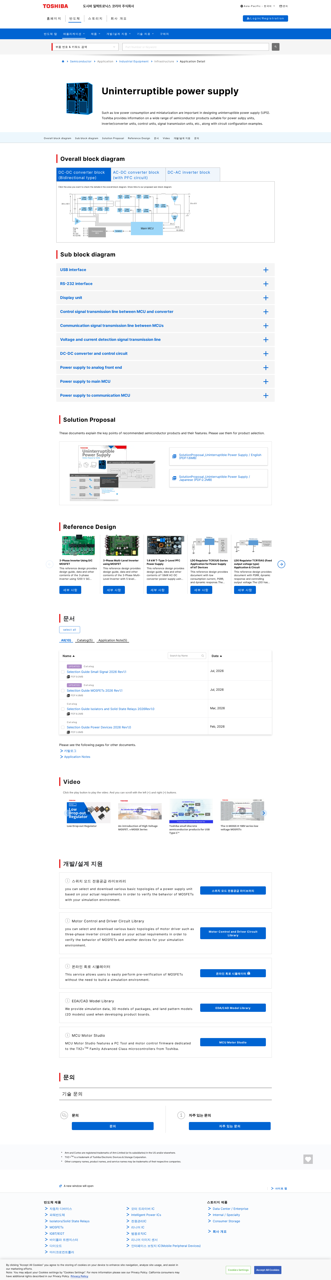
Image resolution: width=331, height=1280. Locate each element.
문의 (196, 138)
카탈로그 (70, 751)
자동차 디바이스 (61, 1209)
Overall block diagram (57, 138)
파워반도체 (57, 1215)
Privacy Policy (79, 1276)
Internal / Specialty (226, 1215)
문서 (156, 138)
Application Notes (77, 757)
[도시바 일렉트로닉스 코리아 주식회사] (108, 6)
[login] (308, 1159)
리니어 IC (137, 1227)
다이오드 (56, 1246)
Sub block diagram (86, 138)
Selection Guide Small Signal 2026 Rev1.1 (96, 672)
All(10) (66, 640)
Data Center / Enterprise (230, 1209)
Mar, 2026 (217, 708)
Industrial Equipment (134, 61)
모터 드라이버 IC (143, 1209)
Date (215, 656)
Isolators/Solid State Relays (69, 1221)
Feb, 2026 (217, 726)
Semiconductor (81, 61)
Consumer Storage (226, 1221)
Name (67, 656)
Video (166, 138)
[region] (165, 1269)
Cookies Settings (238, 1269)
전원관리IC (139, 1221)
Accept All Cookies (267, 1269)
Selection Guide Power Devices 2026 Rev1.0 (99, 727)
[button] (257, 6)
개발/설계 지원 (182, 138)
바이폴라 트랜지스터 (64, 1240)
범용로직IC (139, 1233)
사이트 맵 (281, 1188)
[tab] (83, 174)
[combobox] (195, 47)
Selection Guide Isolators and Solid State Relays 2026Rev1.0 (110, 709)
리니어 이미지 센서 (144, 1240)
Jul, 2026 (217, 671)
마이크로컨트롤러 (62, 1252)
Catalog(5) (85, 640)
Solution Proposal (113, 138)
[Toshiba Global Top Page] (63, 6)
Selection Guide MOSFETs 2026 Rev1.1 (94, 690)
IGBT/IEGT (57, 1233)
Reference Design (139, 138)
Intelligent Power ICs (146, 1215)
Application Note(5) (112, 640)
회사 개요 (220, 1231)
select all (69, 629)
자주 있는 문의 (230, 1126)
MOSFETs (56, 1227)
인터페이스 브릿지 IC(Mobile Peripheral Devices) (166, 1246)
